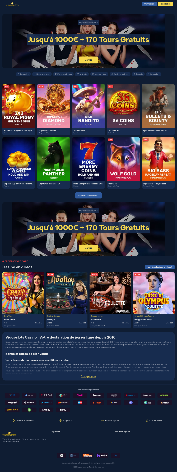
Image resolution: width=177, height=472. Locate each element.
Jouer (20, 103)
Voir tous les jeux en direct (160, 267)
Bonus (88, 60)
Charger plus (88, 376)
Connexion (149, 4)
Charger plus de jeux (88, 195)
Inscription (166, 4)
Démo (20, 109)
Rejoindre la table (25, 293)
